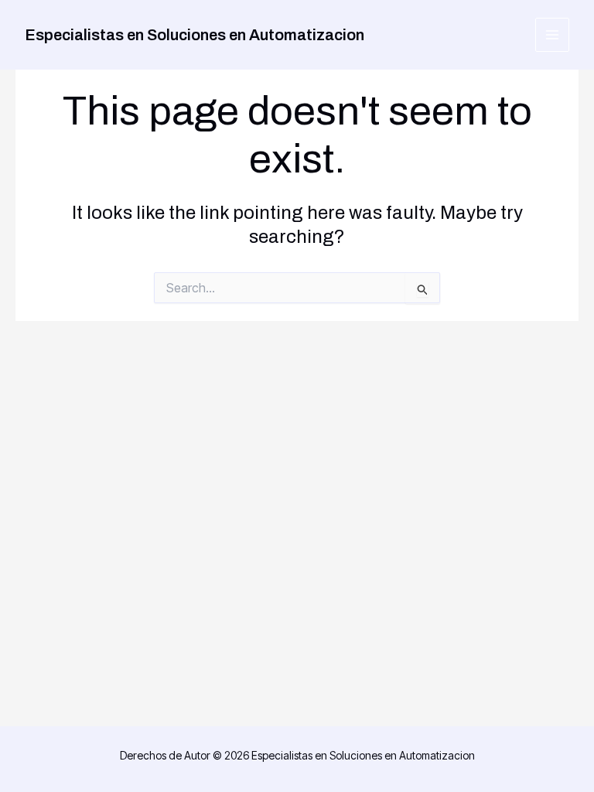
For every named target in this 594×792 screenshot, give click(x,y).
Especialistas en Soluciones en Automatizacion (194, 34)
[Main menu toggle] (552, 35)
